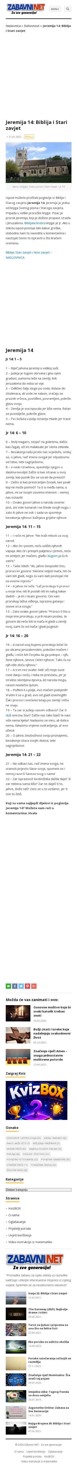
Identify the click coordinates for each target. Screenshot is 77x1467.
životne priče (17, 1170)
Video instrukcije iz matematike (30, 1242)
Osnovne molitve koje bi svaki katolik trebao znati (52, 1011)
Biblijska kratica (35, 223)
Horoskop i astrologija (24, 1138)
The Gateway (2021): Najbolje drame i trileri (48, 1310)
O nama (13, 1215)
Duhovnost (31, 26)
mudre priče (16, 1148)
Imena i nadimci (55, 1138)
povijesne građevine (55, 1159)
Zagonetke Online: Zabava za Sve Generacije (48, 1409)
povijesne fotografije (22, 1159)
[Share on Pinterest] (27, 986)
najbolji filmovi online (45, 1148)
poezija (13, 1154)
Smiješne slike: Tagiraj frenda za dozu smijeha (48, 1393)
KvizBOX (14, 1208)
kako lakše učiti (18, 1143)
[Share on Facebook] (14, 986)
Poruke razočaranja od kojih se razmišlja (49, 1360)
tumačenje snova (43, 1164)
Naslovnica (13, 26)
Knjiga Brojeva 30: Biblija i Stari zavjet (49, 1425)
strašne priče (17, 1164)
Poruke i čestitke (36, 1154)
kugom (52, 556)
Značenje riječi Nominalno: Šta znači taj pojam (49, 1376)
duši (8, 715)
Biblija (29, 136)
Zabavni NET (31, 1444)
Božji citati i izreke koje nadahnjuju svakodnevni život (51, 1033)
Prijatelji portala (19, 1228)
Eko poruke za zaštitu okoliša (48, 1342)
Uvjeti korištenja (19, 1235)
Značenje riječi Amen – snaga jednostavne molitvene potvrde (50, 1055)
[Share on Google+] (34, 986)
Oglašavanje (17, 1222)
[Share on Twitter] (21, 986)
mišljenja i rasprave (46, 1143)
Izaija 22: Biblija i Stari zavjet (47, 1293)
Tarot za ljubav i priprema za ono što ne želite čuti (48, 1326)
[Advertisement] (38, 76)
